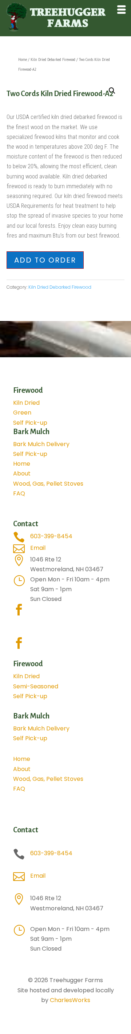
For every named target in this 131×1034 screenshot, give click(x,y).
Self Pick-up (30, 423)
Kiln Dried (26, 403)
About (22, 473)
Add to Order (45, 260)
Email (37, 548)
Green (22, 412)
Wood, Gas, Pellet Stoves (48, 483)
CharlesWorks (70, 1000)
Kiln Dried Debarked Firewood (53, 59)
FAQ (19, 493)
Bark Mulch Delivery (41, 444)
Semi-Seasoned (35, 686)
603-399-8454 (51, 536)
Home (22, 59)
